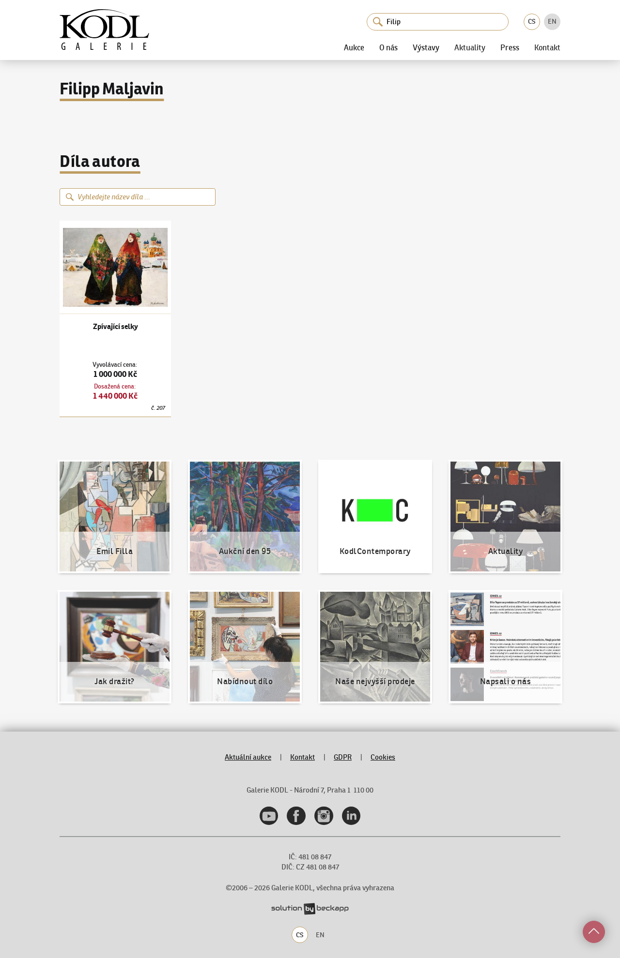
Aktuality (469, 48)
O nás (388, 47)
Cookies (383, 757)
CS (532, 21)
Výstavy (426, 47)
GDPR (343, 757)
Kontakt (547, 48)
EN (552, 21)
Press (509, 47)
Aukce (354, 47)
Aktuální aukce (248, 757)
